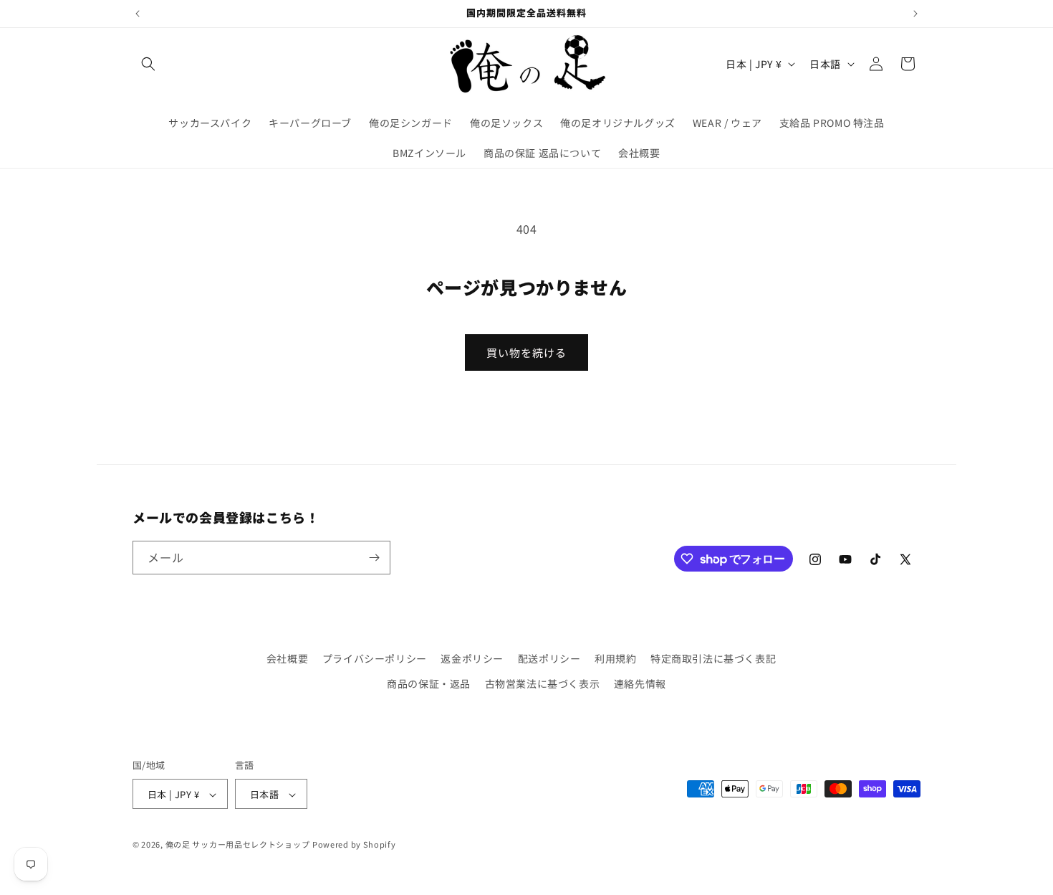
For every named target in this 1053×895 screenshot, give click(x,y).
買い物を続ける (526, 352)
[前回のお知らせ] (137, 13)
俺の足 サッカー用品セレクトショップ (237, 845)
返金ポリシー (472, 658)
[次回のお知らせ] (915, 13)
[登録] (374, 557)
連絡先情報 (640, 683)
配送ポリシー (549, 658)
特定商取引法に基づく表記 (713, 658)
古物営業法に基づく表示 (542, 683)
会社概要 (287, 658)
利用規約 (615, 658)
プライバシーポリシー (374, 658)
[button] (148, 64)
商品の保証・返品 (429, 683)
